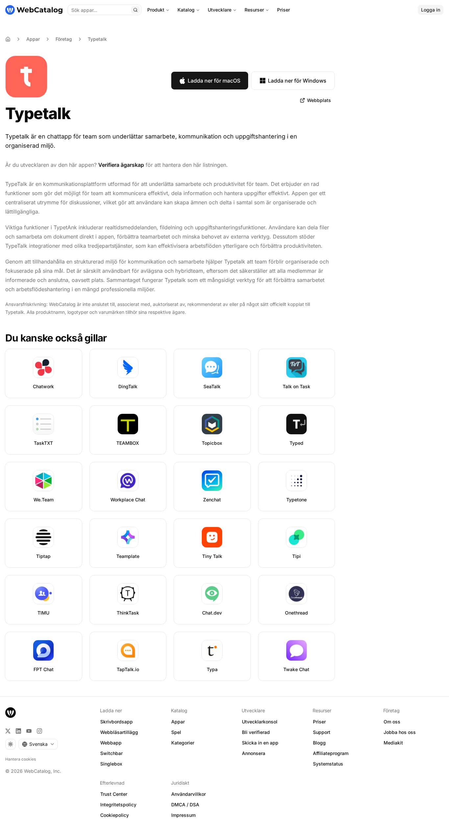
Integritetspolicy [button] (118, 804)
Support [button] (321, 732)
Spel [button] (176, 732)
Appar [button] (178, 721)
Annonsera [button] (253, 753)
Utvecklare (219, 10)
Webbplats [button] (319, 100)
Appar (33, 39)
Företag (64, 39)
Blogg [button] (319, 742)
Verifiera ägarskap (121, 165)
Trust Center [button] (113, 794)
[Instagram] (39, 731)
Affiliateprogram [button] (330, 753)
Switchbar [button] (111, 753)
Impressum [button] (183, 815)
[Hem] (33, 10)
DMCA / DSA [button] (185, 804)
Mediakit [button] (393, 742)
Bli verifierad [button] (256, 732)
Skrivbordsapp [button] (116, 721)
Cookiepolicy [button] (114, 815)
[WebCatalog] (10, 712)
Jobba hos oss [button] (400, 732)
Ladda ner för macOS (214, 80)
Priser (283, 10)
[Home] (8, 39)
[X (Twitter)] (8, 731)
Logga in (430, 10)
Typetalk (97, 39)
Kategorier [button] (182, 742)
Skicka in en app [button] (260, 742)
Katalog (186, 10)
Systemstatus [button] (328, 764)
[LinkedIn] (18, 731)
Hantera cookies (20, 759)
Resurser (254, 10)
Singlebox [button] (111, 764)
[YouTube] (29, 731)
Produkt (155, 10)
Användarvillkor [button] (188, 794)
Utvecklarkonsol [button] (259, 721)
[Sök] (135, 10)
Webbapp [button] (111, 742)
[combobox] (38, 744)
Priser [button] (319, 721)
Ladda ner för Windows (297, 80)
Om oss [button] (392, 721)
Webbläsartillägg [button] (119, 732)
